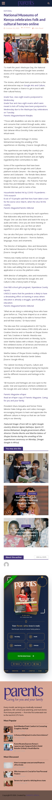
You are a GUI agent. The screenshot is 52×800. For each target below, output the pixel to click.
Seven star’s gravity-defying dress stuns (30, 781)
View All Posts (41, 557)
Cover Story (20, 493)
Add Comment (21, 783)
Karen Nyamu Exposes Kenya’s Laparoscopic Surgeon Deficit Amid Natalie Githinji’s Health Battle (28, 746)
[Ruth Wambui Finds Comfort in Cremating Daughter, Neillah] (8, 729)
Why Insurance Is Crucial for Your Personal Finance (30, 772)
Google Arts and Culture (34, 85)
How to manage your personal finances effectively (29, 764)
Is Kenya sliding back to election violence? (31, 735)
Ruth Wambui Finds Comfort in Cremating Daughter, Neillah (26, 500)
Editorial (8, 11)
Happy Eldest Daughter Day (26, 468)
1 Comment (20, 767)
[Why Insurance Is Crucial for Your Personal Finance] (8, 774)
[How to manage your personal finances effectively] (8, 765)
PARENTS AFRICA (32, 795)
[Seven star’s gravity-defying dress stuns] (8, 783)
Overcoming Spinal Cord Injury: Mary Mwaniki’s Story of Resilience (26, 532)
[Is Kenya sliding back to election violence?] (8, 738)
